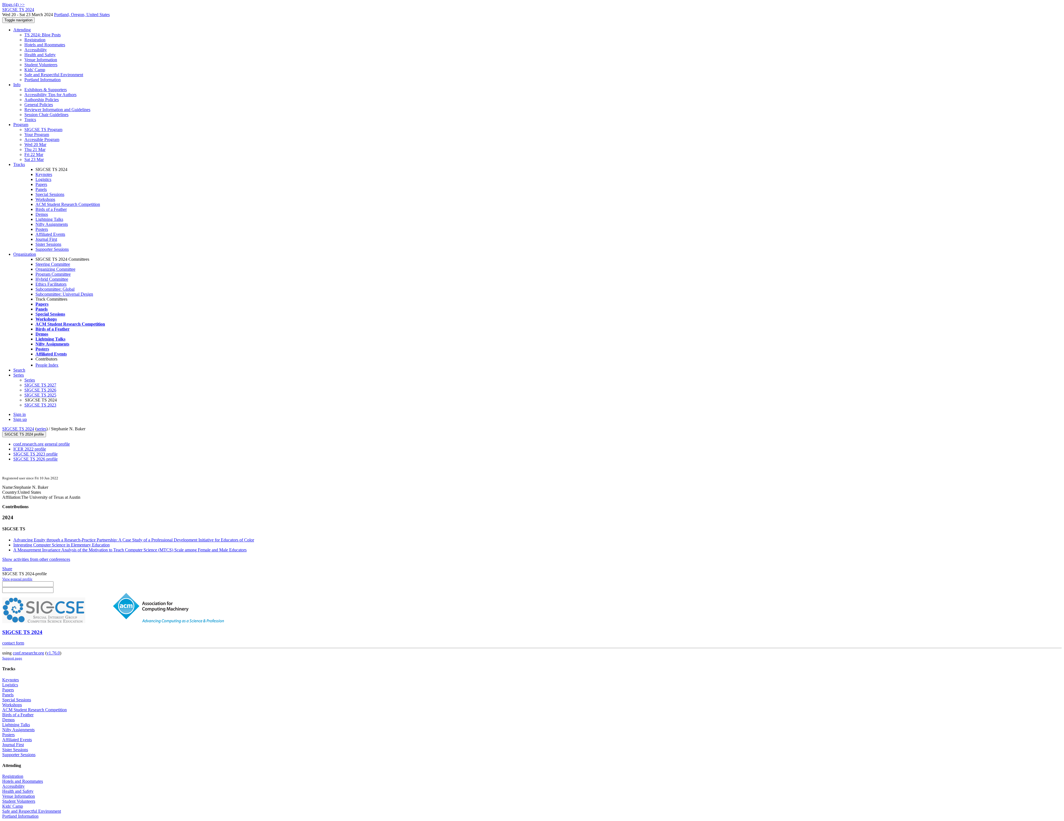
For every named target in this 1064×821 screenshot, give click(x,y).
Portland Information (42, 79)
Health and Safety (40, 54)
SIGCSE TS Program (43, 129)
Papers (41, 184)
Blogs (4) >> (13, 4)
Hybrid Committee (51, 279)
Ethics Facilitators (50, 284)
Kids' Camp (34, 69)
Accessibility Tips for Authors (50, 94)
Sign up (20, 419)
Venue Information (40, 59)
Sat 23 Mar (34, 159)
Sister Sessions (48, 244)
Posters (41, 229)
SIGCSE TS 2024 (18, 428)
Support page (12, 658)
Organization (24, 254)
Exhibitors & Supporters (45, 89)
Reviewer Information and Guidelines (57, 109)
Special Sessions (49, 194)
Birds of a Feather (51, 209)
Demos (41, 214)
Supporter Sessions (52, 249)
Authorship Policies (41, 99)
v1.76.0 (53, 653)
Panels (41, 189)
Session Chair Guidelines (46, 114)
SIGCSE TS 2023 (40, 405)
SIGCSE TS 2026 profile (35, 459)
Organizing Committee (55, 269)
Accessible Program (41, 139)
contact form (13, 643)
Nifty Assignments (51, 224)
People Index (46, 365)
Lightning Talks (49, 219)
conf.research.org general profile (41, 444)
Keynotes (43, 174)
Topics (30, 119)
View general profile (17, 579)
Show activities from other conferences (36, 559)
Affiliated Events (50, 234)
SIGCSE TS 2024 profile (24, 434)
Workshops (45, 199)
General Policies (38, 104)
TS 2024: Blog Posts (42, 34)
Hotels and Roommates (44, 44)
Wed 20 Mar (35, 144)
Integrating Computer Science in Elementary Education (61, 545)
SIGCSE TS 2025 (40, 395)
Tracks (19, 164)
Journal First (46, 239)
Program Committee (53, 274)
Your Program (36, 134)
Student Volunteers (40, 64)
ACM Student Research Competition (67, 204)
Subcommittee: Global (55, 289)
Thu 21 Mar (34, 149)
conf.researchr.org (28, 653)
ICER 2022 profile (29, 449)
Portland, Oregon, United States (82, 14)
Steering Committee (52, 264)
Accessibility (35, 49)
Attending (22, 29)
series (41, 428)
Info (17, 84)
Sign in (19, 414)
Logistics (43, 179)
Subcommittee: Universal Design (64, 294)
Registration (34, 39)
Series (29, 380)
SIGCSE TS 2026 (40, 390)
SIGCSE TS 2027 (40, 385)
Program (20, 124)
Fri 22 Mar (33, 154)
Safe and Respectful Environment (53, 74)
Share (7, 568)
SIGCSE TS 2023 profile (35, 454)
